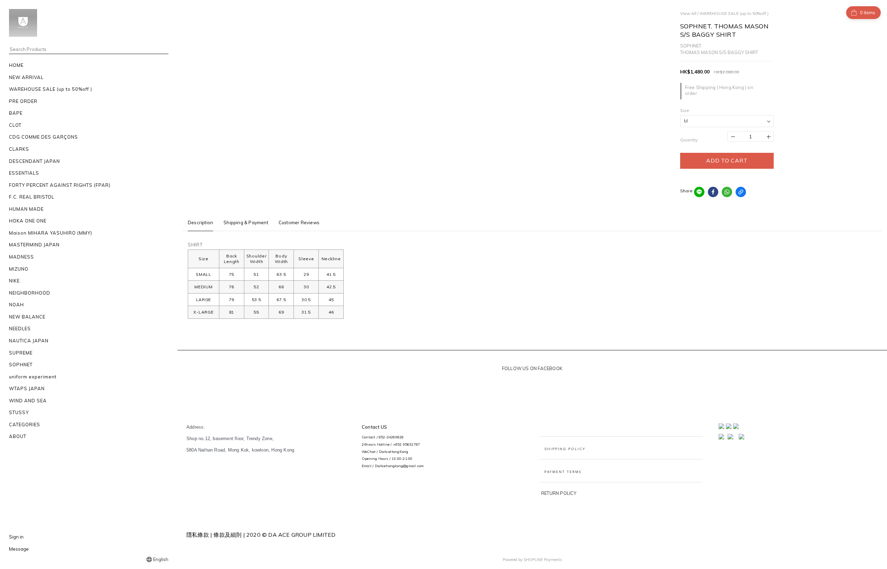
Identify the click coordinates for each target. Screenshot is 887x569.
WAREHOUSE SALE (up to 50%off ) (734, 13)
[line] (699, 192)
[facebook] (713, 192)
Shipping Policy (565, 449)
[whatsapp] (727, 192)
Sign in (16, 537)
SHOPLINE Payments (543, 559)
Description (200, 222)
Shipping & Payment (245, 222)
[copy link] (741, 192)
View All (688, 13)
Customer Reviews (299, 222)
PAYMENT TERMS (562, 471)
